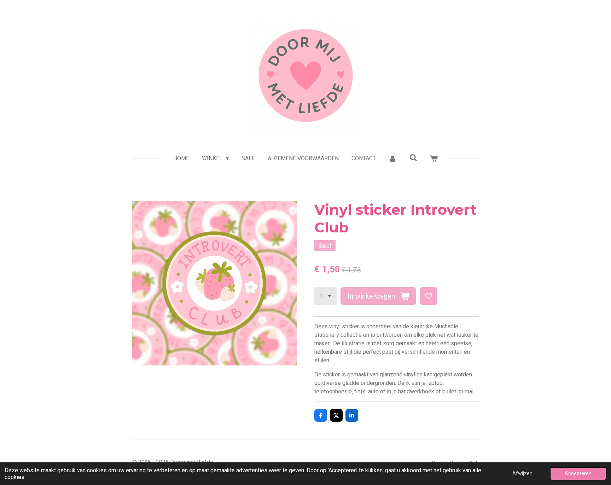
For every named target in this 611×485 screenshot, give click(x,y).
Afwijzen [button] (522, 473)
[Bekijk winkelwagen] (433, 158)
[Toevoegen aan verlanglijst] (428, 296)
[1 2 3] (325, 296)
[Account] (392, 158)
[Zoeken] (413, 157)
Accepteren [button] (578, 473)
